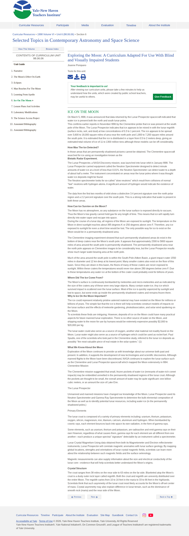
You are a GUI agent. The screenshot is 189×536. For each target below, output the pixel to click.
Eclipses (17, 82)
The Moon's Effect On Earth (27, 77)
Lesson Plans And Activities (27, 106)
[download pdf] (76, 77)
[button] (172, 531)
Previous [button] (77, 497)
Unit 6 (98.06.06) (65, 34)
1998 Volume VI (45, 34)
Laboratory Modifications (26, 112)
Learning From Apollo (24, 94)
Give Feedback (163, 96)
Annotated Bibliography (25, 124)
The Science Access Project (26, 118)
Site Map (105, 515)
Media (85, 25)
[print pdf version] (83, 77)
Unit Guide (19, 64)
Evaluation (107, 25)
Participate (62, 25)
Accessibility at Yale (26, 521)
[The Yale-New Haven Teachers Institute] (66, 9)
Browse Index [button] (52, 49)
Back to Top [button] (165, 497)
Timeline (131, 25)
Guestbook (117, 515)
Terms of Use (46, 521)
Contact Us (131, 515)
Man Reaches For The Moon (27, 88)
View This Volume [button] (26, 49)
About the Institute (159, 25)
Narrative (18, 71)
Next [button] (93, 497)
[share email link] (70, 77)
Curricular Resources (31, 25)
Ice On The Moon (22, 100)
